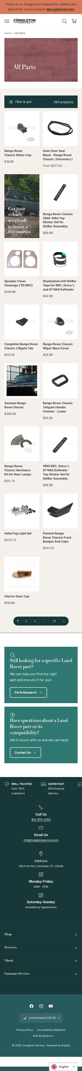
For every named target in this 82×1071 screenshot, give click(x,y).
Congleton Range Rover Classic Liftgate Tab (21, 346)
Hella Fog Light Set (17, 533)
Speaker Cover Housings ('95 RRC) (18, 283)
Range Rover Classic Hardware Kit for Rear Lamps (17, 470)
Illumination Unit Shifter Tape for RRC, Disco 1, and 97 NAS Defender (60, 285)
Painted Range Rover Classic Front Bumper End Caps (57, 537)
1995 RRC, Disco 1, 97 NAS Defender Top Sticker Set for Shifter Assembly (56, 472)
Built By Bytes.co (43, 1035)
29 (54, 621)
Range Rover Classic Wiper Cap (17, 153)
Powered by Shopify (58, 1045)
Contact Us (23, 752)
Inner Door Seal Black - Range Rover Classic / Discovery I (58, 155)
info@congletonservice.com (41, 840)
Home (8, 33)
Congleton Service (34, 1045)
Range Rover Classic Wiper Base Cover (58, 346)
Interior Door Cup (16, 596)
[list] (41, 789)
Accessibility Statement (51, 1029)
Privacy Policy (24, 1029)
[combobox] (63, 1067)
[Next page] (63, 621)
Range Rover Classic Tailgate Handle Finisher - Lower (58, 407)
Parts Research (26, 692)
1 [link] (17, 621)
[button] (7, 21)
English (64, 1066)
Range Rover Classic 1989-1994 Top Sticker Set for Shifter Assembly (58, 220)
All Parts (20, 33)
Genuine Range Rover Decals (15, 405)
